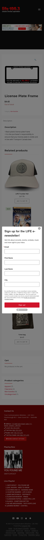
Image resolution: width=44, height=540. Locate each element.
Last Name (9, 269)
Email (7, 247)
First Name (9, 258)
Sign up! (22, 305)
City (6, 280)
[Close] (39, 228)
